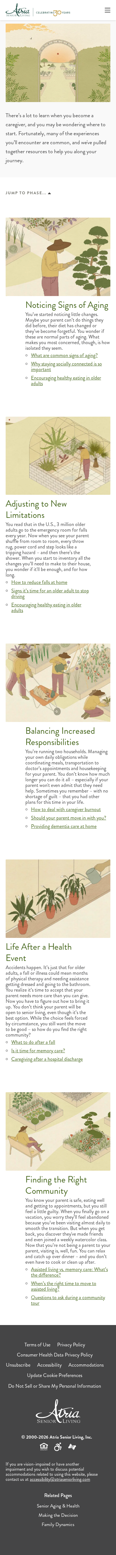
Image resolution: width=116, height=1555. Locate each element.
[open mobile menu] (107, 10)
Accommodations (86, 1365)
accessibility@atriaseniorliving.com (60, 1479)
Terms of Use (37, 1344)
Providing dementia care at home (64, 826)
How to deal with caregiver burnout (66, 809)
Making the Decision (58, 1515)
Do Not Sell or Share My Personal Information (54, 1386)
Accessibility (49, 1365)
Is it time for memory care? (38, 1050)
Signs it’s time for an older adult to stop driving (50, 593)
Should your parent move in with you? (68, 817)
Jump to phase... (26, 193)
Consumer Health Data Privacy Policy (55, 1354)
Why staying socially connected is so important (66, 366)
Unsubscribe (18, 1365)
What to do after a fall (33, 1042)
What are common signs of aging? (64, 355)
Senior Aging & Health (58, 1505)
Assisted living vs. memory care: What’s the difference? (69, 1272)
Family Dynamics (58, 1524)
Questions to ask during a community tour (68, 1300)
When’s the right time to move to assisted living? (63, 1286)
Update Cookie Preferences (54, 1375)
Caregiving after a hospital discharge (47, 1059)
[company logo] (38, 10)
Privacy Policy (71, 1344)
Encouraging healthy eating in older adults (66, 380)
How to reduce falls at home (39, 582)
